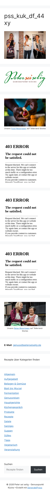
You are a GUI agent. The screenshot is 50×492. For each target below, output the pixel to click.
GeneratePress (34, 487)
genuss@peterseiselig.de (27, 345)
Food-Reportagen (18, 128)
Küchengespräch (13, 407)
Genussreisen (11, 397)
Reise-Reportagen (22, 328)
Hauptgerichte (12, 402)
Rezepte (8, 416)
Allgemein (9, 374)
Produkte (9, 412)
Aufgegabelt (11, 379)
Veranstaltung (12, 449)
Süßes (7, 435)
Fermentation (11, 393)
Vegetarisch (10, 445)
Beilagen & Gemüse (15, 383)
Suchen (8, 464)
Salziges (8, 426)
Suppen (8, 430)
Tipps (7, 440)
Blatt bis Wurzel (13, 388)
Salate (7, 421)
